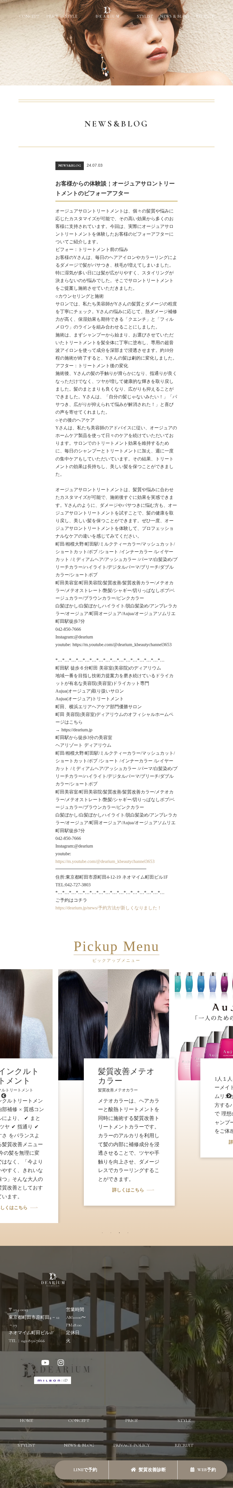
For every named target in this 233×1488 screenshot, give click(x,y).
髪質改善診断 (152, 1470)
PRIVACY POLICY (131, 1445)
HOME (26, 1420)
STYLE (71, 16)
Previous (4, 1096)
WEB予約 (206, 1470)
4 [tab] (129, 1234)
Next (229, 1096)
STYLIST (145, 16)
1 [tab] (104, 1234)
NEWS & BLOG (174, 16)
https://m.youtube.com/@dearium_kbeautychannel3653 (105, 861)
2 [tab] (112, 1234)
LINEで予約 (84, 1470)
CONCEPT (29, 16)
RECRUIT (205, 16)
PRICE (52, 16)
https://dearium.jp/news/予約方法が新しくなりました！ (108, 907)
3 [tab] (121, 1234)
